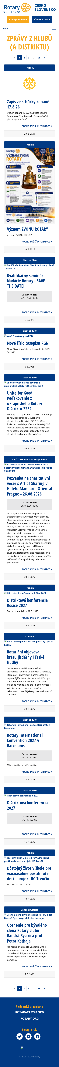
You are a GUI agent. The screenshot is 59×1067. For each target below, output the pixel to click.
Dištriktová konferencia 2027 (27, 805)
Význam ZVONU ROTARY (27, 229)
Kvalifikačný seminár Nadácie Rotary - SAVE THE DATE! (26, 281)
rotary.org (29, 1018)
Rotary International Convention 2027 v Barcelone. (25, 740)
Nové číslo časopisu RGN (28, 343)
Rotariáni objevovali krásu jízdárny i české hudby (25, 657)
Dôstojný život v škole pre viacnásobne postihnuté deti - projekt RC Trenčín (29, 873)
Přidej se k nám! (18, 19)
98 (39, 57)
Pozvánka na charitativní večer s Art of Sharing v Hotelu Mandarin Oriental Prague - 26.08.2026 (29, 486)
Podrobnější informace (36, 126)
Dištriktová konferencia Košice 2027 (27, 602)
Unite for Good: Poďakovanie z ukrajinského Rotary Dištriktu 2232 (24, 400)
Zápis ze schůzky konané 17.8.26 (28, 104)
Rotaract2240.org (29, 1012)
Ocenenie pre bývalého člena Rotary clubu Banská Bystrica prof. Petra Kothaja (27, 933)
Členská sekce (42, 19)
